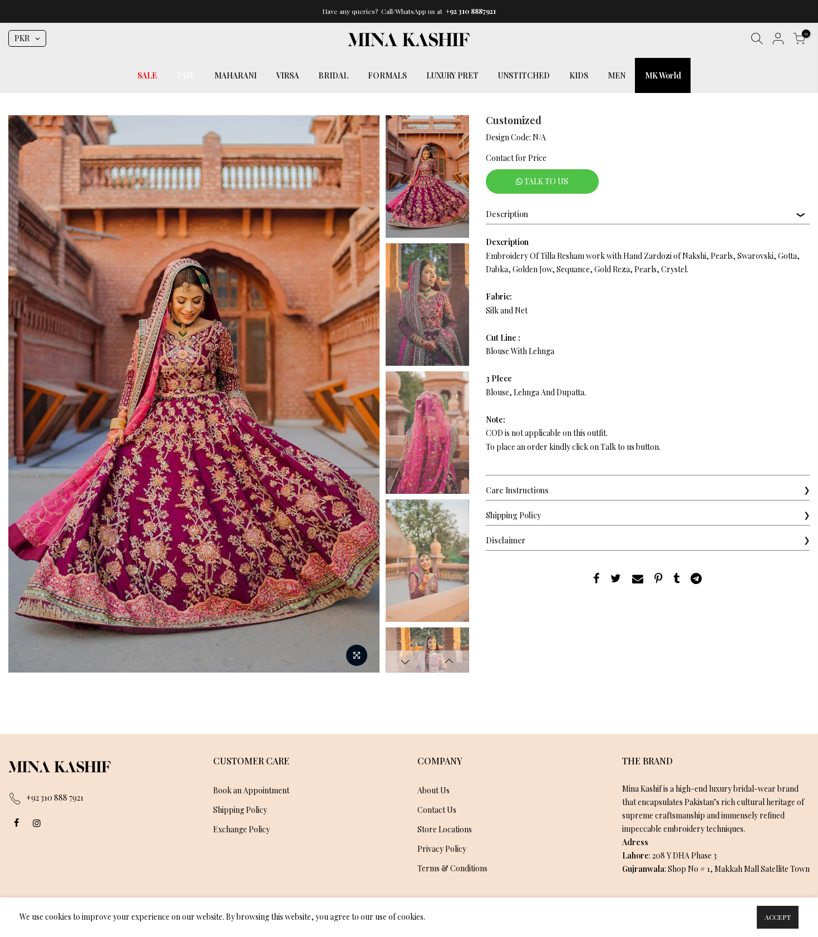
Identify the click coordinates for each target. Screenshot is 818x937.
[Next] (360, 394)
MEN (616, 75)
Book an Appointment (251, 790)
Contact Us (436, 809)
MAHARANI (235, 75)
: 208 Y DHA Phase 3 (669, 855)
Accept (778, 917)
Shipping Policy (240, 809)
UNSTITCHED (524, 75)
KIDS (578, 75)
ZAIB (185, 75)
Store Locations (444, 829)
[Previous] (28, 394)
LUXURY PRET (452, 75)
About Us (433, 790)
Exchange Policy (241, 829)
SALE (147, 75)
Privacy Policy (441, 848)
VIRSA (287, 75)
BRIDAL (333, 75)
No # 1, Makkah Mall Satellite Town (749, 869)
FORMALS (387, 75)
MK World (663, 75)
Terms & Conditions (452, 868)
